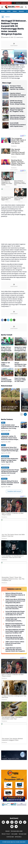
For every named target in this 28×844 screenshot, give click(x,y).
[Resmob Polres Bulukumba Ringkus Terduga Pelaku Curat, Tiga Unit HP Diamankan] (24, 458)
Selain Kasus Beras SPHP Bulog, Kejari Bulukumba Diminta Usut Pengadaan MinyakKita (15, 601)
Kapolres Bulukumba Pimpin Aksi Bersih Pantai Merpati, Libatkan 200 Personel (10, 471)
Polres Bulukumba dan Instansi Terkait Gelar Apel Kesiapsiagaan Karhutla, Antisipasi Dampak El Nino (15, 619)
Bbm (3, 422)
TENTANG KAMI (22, 834)
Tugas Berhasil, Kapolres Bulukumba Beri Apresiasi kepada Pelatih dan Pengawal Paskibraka (15, 649)
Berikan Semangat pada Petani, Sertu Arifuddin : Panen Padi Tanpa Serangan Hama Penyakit (10, 408)
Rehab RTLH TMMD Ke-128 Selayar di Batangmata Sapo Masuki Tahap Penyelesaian (20, 349)
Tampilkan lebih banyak (14, 491)
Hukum (15, 11)
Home (3, 11)
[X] (5, 320)
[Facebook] (2, 320)
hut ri (3, 445)
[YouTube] (16, 822)
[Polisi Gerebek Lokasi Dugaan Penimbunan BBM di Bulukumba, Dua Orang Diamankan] (24, 425)
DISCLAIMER (14, 834)
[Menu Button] (2, 7)
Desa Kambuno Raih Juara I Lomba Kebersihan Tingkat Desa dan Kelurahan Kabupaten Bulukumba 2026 (15, 607)
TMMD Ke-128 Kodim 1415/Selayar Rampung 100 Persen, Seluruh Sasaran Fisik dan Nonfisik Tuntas (6, 364)
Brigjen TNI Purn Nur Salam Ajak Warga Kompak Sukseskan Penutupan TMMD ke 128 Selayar (6, 349)
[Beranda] (2, 16)
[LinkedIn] (11, 826)
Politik (8, 11)
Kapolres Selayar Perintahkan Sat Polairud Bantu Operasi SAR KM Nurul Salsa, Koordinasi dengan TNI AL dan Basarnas (18, 95)
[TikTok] (24, 822)
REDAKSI (8, 831)
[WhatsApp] (11, 320)
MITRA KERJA (18, 837)
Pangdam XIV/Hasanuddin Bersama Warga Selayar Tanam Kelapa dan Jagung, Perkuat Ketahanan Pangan (6, 379)
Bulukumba (5, 434)
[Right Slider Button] (26, 11)
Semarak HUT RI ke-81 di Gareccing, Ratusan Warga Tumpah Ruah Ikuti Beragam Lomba (10, 449)
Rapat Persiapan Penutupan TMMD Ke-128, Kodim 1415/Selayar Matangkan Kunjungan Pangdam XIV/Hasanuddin (20, 379)
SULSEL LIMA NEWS (20, 842)
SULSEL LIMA (10, 842)
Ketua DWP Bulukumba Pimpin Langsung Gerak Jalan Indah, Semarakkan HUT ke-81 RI (15, 613)
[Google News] (20, 822)
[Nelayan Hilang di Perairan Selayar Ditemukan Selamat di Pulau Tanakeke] (24, 481)
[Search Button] (25, 7)
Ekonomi (21, 11)
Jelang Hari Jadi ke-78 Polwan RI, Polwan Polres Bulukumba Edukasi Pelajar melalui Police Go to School (9, 438)
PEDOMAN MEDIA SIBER (16, 831)
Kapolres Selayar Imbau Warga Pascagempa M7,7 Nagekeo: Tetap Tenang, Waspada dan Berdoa (17, 109)
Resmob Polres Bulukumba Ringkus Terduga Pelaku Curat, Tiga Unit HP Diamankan (9, 460)
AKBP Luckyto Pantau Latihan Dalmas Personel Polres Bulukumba (15, 643)
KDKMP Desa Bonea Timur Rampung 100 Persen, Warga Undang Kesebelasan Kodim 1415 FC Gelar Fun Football (17, 102)
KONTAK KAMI (10, 837)
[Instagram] (11, 822)
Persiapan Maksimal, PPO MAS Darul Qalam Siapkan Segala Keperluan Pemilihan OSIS (15, 631)
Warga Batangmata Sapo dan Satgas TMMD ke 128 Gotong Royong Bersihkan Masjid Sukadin (20, 364)
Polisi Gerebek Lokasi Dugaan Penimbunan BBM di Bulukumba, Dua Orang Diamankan (10, 426)
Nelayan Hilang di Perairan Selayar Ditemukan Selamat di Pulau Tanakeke (10, 482)
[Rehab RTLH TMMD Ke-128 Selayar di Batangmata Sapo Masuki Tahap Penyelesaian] (21, 341)
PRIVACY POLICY (6, 834)
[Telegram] (8, 320)
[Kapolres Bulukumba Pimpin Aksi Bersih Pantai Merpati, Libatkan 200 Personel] (24, 470)
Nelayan (4, 479)
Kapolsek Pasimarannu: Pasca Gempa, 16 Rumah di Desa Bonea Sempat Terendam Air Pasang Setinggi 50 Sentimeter (17, 117)
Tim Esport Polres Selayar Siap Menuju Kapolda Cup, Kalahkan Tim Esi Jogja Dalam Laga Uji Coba (17, 87)
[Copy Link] (14, 320)
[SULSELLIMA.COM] (14, 7)
